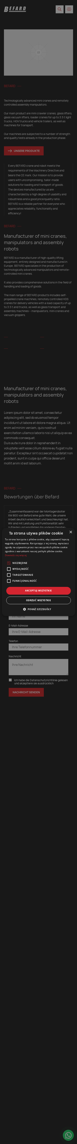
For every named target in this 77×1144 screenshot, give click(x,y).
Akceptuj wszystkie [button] (38, 590)
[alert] (38, 572)
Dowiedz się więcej (16, 555)
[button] (38, 609)
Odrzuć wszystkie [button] (38, 600)
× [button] (70, 532)
